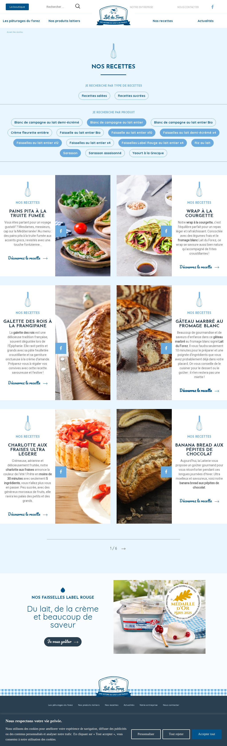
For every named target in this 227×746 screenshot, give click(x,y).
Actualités (205, 21)
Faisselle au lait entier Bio (80, 133)
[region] (113, 730)
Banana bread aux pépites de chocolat (199, 450)
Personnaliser (146, 734)
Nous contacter (188, 7)
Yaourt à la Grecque (148, 153)
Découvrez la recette (24, 258)
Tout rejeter (176, 734)
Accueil (9, 32)
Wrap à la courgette (199, 213)
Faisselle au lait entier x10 (132, 133)
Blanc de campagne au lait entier (116, 122)
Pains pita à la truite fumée (27, 213)
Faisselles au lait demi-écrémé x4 (189, 133)
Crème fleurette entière (30, 133)
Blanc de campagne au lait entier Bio (183, 122)
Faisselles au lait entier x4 (90, 143)
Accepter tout (206, 734)
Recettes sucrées (131, 96)
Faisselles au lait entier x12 (38, 143)
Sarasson (70, 153)
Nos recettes (163, 21)
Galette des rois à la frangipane (27, 323)
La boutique (17, 6)
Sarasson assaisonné (105, 153)
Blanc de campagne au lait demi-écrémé (46, 122)
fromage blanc (188, 240)
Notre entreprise (141, 7)
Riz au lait (202, 143)
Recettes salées (94, 96)
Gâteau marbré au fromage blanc (199, 323)
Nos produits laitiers (64, 21)
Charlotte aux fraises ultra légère (27, 450)
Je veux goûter (59, 641)
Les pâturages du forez (21, 21)
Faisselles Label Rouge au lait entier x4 (153, 143)
